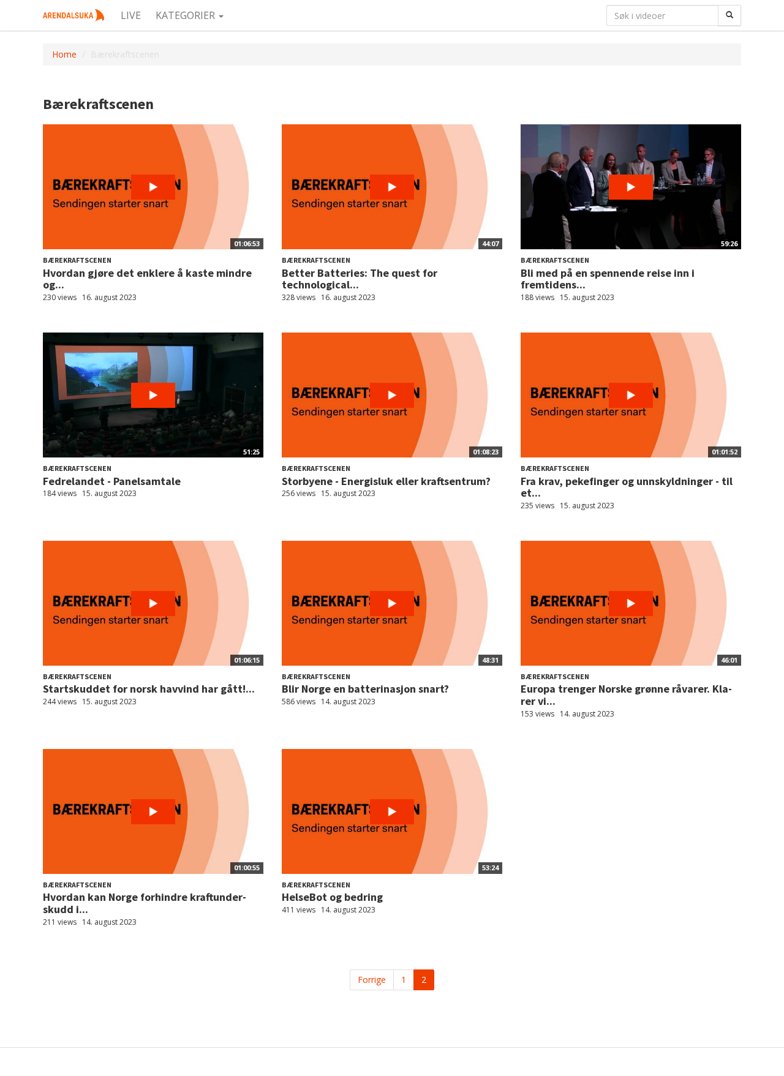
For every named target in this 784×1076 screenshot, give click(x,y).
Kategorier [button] (186, 15)
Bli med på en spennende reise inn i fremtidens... (608, 279)
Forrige (372, 979)
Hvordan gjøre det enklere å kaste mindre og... (147, 279)
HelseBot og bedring (332, 897)
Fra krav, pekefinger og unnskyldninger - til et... (627, 487)
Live (131, 15)
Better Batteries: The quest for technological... (359, 279)
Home (64, 54)
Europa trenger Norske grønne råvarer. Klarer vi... (626, 695)
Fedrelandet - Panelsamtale (112, 481)
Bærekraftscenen (77, 260)
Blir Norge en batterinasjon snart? (365, 689)
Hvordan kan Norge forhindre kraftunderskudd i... (144, 903)
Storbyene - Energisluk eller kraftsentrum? (386, 481)
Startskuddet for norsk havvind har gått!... (149, 689)
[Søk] (729, 15)
